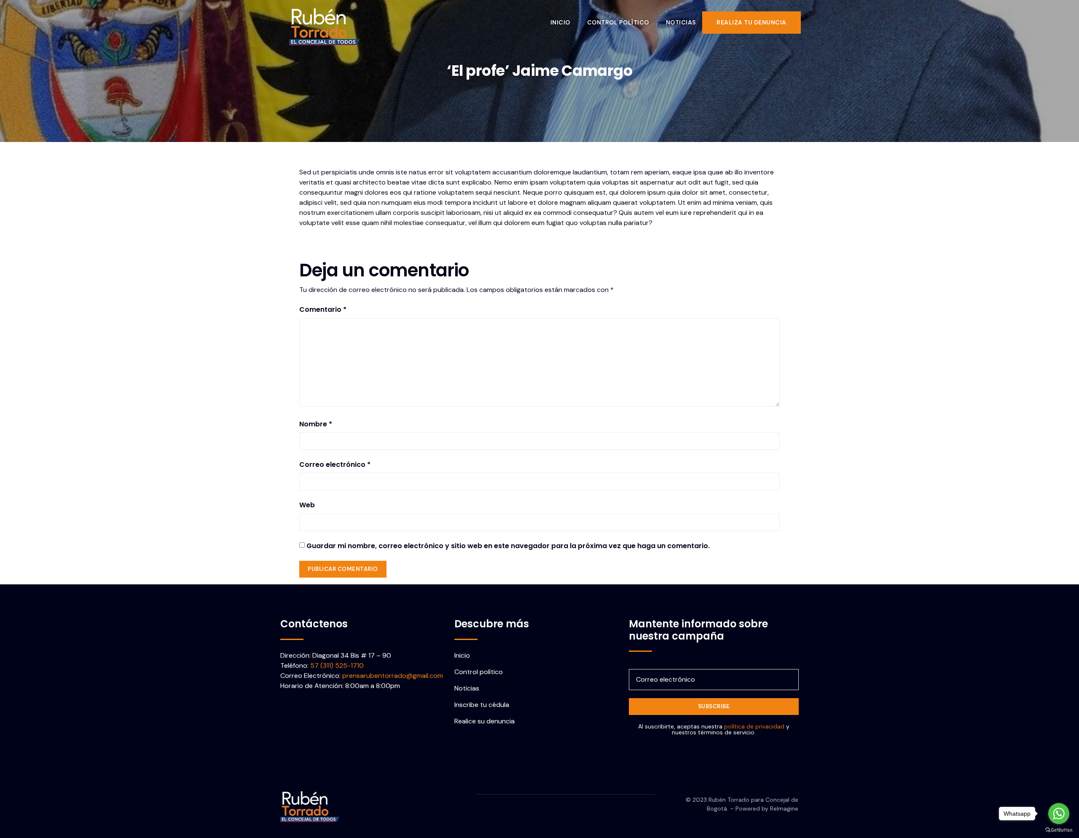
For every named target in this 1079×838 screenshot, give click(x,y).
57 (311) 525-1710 (337, 665)
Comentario (322, 309)
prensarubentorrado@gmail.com (392, 675)
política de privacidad (754, 726)
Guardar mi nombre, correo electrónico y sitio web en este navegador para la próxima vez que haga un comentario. (508, 546)
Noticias (681, 22)
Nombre (315, 424)
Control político (618, 22)
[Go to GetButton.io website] (1058, 829)
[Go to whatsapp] (1058, 813)
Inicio (560, 22)
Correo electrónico (334, 464)
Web (307, 505)
